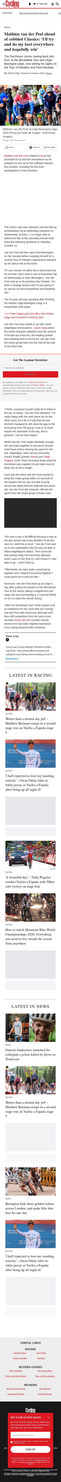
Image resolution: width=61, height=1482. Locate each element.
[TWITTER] (8, 640)
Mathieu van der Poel (16, 155)
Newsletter (51, 147)
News (49, 73)
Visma (33, 456)
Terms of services (36, 382)
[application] (30, 513)
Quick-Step (40, 327)
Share (11, 147)
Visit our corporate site (40, 1471)
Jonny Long (13, 73)
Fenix (42, 155)
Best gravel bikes (45, 1371)
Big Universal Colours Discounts (33, 13)
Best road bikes (16, 1371)
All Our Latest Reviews (16, 1389)
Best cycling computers (45, 1376)
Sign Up (30, 1449)
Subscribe (43, 4)
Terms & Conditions (28, 1462)
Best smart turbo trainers (16, 1376)
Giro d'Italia (41, 1353)
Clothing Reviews (45, 1394)
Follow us (36, 147)
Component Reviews (16, 1394)
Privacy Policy (40, 1460)
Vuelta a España (20, 1358)
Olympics (41, 1358)
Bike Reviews (45, 1389)
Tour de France (20, 1353)
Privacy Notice (39, 385)
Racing (7, 27)
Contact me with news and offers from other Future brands (31, 1442)
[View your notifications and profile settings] (30, 4)
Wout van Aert (22, 620)
